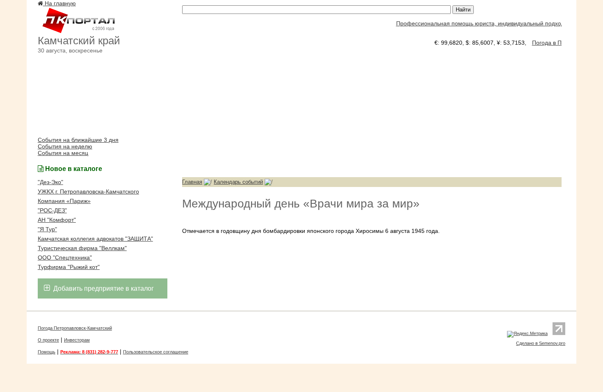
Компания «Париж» (64, 201)
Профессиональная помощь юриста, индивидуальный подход (477, 23)
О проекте (48, 339)
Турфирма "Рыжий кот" (69, 267)
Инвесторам (77, 339)
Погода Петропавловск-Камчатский (75, 328)
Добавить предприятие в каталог (103, 288)
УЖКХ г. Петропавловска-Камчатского (88, 191)
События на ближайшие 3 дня (78, 140)
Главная (192, 182)
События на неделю (65, 146)
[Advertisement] (372, 111)
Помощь (46, 351)
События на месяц (63, 153)
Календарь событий (238, 182)
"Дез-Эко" (50, 182)
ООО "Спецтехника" (65, 257)
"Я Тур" (47, 229)
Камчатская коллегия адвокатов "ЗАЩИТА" (95, 238)
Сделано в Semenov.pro (540, 343)
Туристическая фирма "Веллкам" (82, 248)
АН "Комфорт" (57, 220)
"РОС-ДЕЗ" (52, 210)
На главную (59, 3)
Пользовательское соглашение (155, 351)
